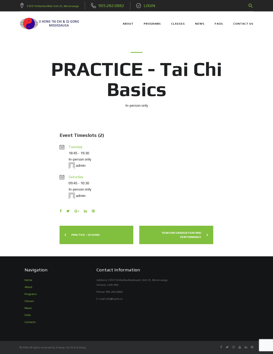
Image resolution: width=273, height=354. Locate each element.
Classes (29, 301)
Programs (31, 294)
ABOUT (128, 23)
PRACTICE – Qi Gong (85, 234)
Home (28, 280)
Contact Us (243, 23)
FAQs (219, 23)
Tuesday (75, 147)
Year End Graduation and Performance (181, 235)
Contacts (30, 322)
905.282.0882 (114, 291)
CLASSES (178, 23)
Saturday (76, 177)
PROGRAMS (152, 23)
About (28, 287)
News (28, 308)
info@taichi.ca (114, 298)
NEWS (199, 23)
